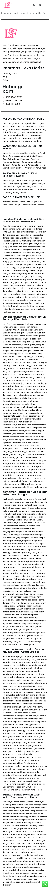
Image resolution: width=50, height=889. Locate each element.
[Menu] (46, 5)
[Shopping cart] (40, 5)
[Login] (34, 5)
